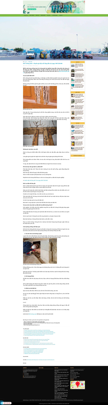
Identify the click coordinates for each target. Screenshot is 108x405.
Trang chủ (26, 15)
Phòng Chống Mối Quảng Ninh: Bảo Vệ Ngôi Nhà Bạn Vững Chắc (34, 335)
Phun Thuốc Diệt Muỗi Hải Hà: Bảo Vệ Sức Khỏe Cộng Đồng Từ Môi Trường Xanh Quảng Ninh (38, 331)
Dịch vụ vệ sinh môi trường (74, 376)
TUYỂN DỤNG (54, 15)
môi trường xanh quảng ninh (43, 359)
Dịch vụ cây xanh (73, 375)
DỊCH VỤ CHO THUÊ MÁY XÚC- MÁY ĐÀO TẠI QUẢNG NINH (33, 351)
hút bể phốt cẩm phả (54, 400)
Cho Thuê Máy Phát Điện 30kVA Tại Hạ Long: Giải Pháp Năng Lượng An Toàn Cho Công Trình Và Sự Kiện (77, 86)
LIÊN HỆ (60, 15)
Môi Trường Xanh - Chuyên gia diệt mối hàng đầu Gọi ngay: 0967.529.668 (42, 63)
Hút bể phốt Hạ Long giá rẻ (46, 400)
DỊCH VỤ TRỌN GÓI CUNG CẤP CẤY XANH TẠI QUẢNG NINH (34, 349)
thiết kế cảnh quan (26, 400)
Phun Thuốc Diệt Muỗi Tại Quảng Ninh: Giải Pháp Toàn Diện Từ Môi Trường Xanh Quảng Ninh (79, 113)
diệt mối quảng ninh (51, 359)
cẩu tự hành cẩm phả (60, 400)
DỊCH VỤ (37, 15)
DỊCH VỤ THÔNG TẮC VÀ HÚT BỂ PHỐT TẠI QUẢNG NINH (33, 352)
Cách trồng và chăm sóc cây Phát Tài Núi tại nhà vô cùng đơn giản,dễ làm (35, 348)
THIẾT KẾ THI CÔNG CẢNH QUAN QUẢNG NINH (31, 353)
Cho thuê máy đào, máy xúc (75, 373)
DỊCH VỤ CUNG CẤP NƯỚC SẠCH (60, 398)
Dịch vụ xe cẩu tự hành (74, 372)
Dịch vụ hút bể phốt (73, 377)
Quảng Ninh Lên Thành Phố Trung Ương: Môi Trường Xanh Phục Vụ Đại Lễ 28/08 (36, 339)
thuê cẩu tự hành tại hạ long (68, 400)
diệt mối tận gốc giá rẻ (35, 359)
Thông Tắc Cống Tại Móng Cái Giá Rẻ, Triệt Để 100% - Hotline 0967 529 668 (36, 340)
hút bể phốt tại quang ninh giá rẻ (78, 400)
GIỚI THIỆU (32, 15)
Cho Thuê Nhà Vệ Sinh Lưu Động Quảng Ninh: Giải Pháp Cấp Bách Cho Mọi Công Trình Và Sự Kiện (39, 344)
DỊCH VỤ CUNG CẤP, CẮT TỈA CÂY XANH (62, 374)
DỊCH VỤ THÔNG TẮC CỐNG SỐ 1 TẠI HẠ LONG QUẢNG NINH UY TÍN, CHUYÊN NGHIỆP (62, 386)
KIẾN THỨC (43, 15)
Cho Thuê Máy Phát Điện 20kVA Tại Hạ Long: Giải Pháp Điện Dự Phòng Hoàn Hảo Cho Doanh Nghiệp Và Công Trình (77, 132)
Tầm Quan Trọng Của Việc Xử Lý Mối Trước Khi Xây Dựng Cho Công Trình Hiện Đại (37, 330)
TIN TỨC (48, 15)
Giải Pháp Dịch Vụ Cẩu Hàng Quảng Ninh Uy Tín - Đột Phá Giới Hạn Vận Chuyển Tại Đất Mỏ (38, 343)
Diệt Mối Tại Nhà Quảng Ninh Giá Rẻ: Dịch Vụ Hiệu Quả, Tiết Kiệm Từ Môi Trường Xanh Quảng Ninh (39, 332)
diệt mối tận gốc (29, 359)
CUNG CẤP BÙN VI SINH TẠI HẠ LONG (35, 400)
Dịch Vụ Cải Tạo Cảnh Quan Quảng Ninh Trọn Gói (79, 70)
